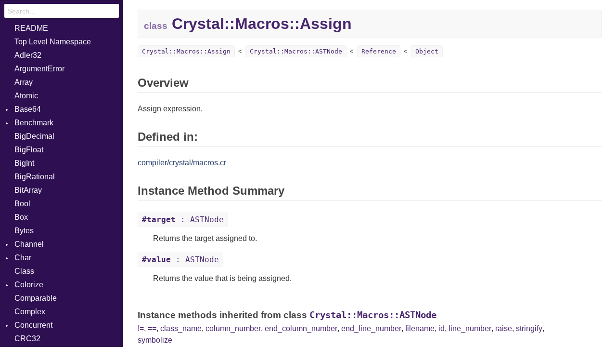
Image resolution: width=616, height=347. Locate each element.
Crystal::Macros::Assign (186, 51)
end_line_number (371, 328)
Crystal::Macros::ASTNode (296, 51)
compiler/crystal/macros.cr (182, 163)
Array (23, 82)
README (31, 28)
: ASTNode (183, 219)
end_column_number (301, 328)
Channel (29, 244)
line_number (470, 328)
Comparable (35, 298)
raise (503, 328)
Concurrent (33, 325)
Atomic (26, 96)
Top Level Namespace (52, 42)
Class (24, 271)
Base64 (27, 109)
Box (21, 217)
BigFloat (28, 150)
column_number (233, 328)
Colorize (28, 284)
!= (141, 328)
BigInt (24, 163)
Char (22, 258)
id (441, 328)
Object (426, 51)
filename (420, 328)
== (152, 328)
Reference (378, 51)
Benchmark (33, 123)
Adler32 (27, 55)
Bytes (24, 231)
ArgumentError (39, 69)
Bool (22, 204)
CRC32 (27, 338)
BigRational (34, 177)
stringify (529, 328)
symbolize (155, 340)
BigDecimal (34, 136)
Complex (29, 311)
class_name (181, 328)
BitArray (28, 190)
